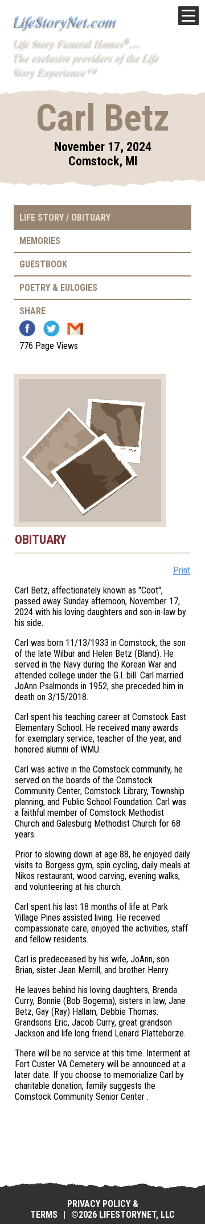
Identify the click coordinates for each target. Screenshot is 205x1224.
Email (75, 328)
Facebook (27, 328)
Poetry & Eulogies (58, 287)
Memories (39, 240)
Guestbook (43, 264)
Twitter (51, 328)
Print (181, 570)
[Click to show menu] (188, 16)
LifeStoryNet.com (65, 20)
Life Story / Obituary (64, 217)
